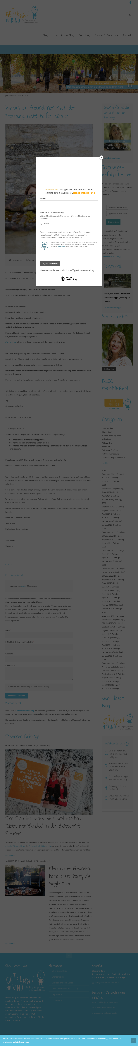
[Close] (101, 157)
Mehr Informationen (21, 1042)
